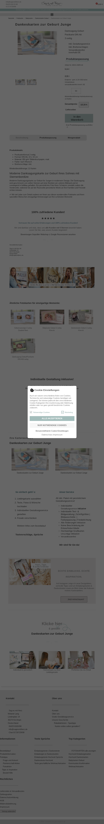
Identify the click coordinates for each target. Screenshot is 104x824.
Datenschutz (47, 435)
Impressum (58, 435)
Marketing (69, 412)
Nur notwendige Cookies (52, 425)
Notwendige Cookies (41, 412)
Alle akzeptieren (52, 418)
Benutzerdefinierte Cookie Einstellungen (52, 431)
